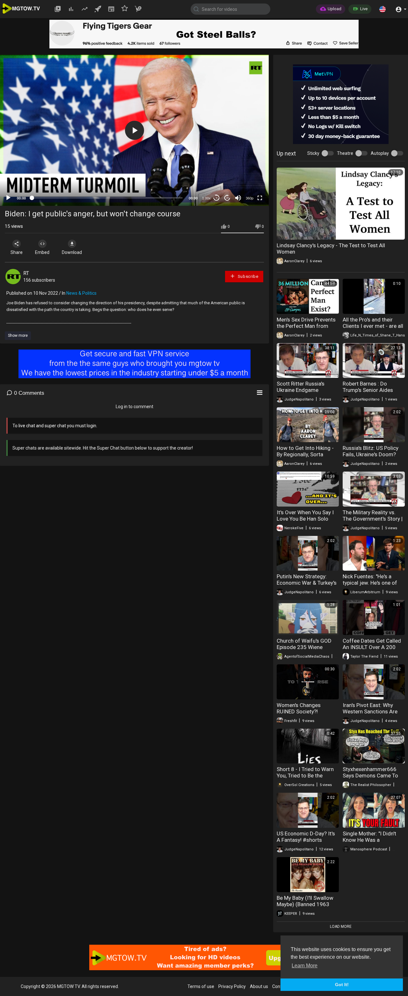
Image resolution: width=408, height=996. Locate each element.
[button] (382, 9)
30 (216, 198)
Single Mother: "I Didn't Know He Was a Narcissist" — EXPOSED (370, 839)
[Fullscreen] (260, 198)
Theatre (345, 153)
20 (227, 198)
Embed (42, 252)
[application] (134, 130)
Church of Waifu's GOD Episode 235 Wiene (304, 644)
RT (26, 273)
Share (17, 252)
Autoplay (380, 153)
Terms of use (200, 986)
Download (72, 252)
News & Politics (81, 293)
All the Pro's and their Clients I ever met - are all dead (373, 326)
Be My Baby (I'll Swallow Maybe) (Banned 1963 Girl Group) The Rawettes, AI (307, 907)
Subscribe (248, 276)
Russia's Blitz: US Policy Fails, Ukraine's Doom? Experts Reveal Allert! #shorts (370, 457)
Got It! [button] (342, 984)
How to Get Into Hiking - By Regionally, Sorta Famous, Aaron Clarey (305, 454)
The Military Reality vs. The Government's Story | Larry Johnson (373, 518)
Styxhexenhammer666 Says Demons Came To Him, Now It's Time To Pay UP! (373, 778)
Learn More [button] (304, 965)
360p (249, 198)
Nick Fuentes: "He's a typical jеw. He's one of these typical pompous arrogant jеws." (370, 586)
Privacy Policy (232, 986)
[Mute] (238, 198)
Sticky (313, 153)
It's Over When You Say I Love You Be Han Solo (305, 515)
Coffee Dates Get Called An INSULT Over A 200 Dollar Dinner (372, 647)
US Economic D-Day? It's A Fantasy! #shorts (306, 836)
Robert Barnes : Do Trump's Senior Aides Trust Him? (368, 390)
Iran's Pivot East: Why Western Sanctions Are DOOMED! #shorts (370, 711)
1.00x (206, 198)
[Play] (8, 198)
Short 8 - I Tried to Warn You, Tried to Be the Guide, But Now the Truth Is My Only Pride (306, 778)
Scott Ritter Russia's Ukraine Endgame (300, 386)
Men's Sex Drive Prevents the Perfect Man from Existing (306, 326)
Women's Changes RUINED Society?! (299, 708)
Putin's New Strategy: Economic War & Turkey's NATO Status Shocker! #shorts (307, 586)
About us (259, 986)
